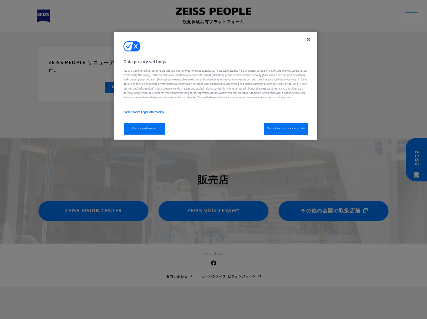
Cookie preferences (144, 128)
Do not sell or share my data (285, 128)
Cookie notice (132, 112)
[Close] (308, 39)
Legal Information (152, 112)
